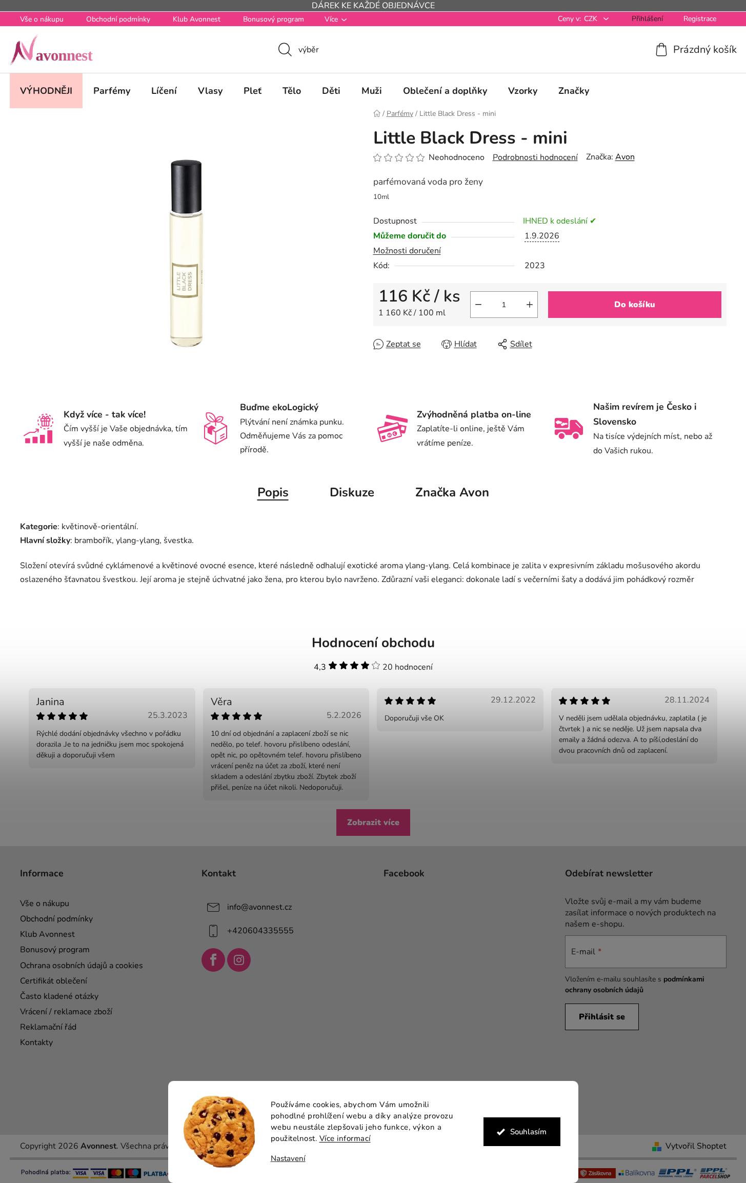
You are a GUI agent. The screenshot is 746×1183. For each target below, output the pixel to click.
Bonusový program (273, 19)
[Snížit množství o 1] (478, 304)
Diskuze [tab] (352, 492)
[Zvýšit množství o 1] (529, 304)
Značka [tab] (452, 492)
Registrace (699, 19)
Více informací (345, 1138)
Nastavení (288, 1158)
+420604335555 (260, 930)
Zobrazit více (373, 822)
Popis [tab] (273, 492)
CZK (591, 19)
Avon (625, 157)
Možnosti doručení (407, 250)
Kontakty (36, 1042)
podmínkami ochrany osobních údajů (634, 984)
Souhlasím (528, 1132)
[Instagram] (239, 960)
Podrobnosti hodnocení (535, 157)
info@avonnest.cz (259, 907)
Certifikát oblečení (53, 981)
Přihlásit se (602, 1016)
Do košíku (634, 304)
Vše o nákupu (42, 19)
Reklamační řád (48, 1027)
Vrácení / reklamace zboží (66, 1011)
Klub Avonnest (196, 19)
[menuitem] (46, 90)
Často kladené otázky (59, 996)
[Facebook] (213, 960)
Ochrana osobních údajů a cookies (81, 965)
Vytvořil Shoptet (696, 1146)
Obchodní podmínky (118, 19)
